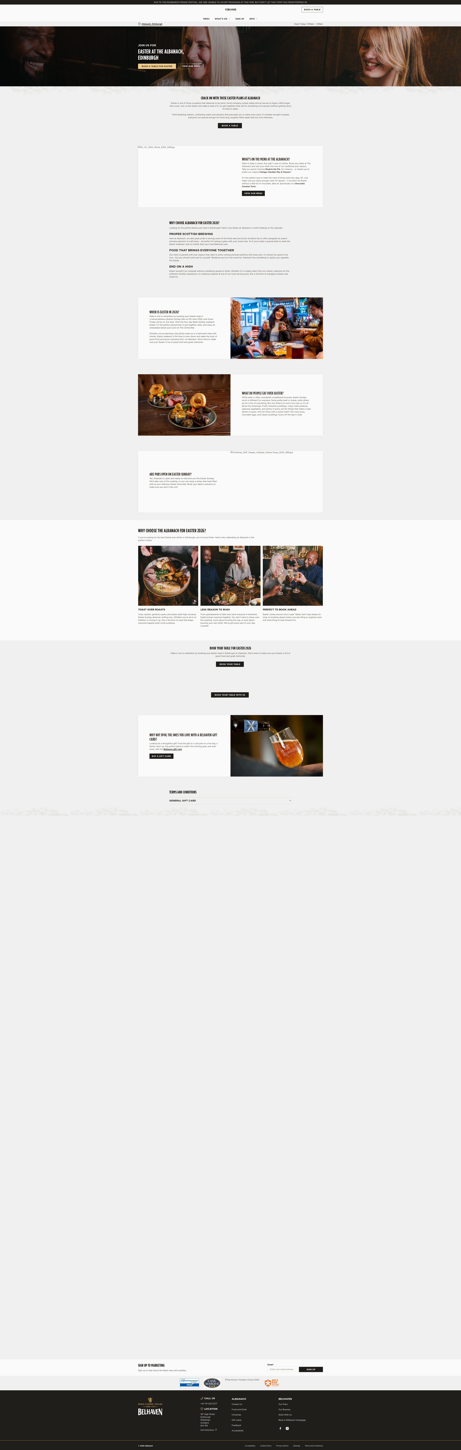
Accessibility (237, 1430)
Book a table (230, 125)
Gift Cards (236, 1420)
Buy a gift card (161, 756)
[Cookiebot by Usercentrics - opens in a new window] (147, 22)
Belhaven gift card (173, 749)
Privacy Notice (282, 1446)
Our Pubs (283, 1404)
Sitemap (296, 1446)
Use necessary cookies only (309, 14)
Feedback (236, 1425)
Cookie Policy (265, 1446)
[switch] (200, 22)
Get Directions (207, 1430)
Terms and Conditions (314, 1446)
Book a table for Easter (157, 66)
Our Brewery (285, 1409)
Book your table (230, 664)
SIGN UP (311, 1369)
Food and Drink (239, 1409)
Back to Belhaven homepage (292, 1420)
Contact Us (237, 1404)
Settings (254, 22)
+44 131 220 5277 (208, 1403)
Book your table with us (230, 695)
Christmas (236, 1414)
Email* (270, 1364)
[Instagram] (287, 1428)
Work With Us (285, 1414)
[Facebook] (280, 1428)
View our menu (191, 66)
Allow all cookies (309, 6)
